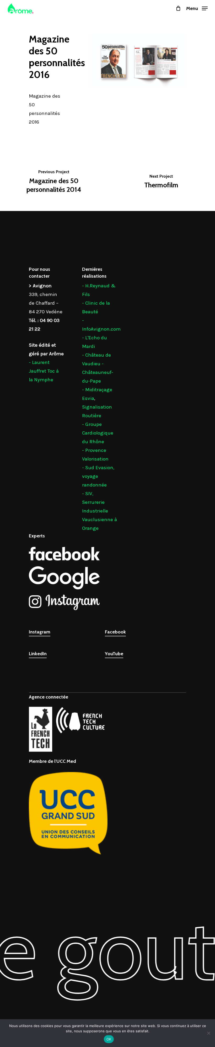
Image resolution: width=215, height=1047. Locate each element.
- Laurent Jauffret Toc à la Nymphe (44, 371)
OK (108, 1039)
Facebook (115, 632)
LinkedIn (38, 654)
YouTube (114, 654)
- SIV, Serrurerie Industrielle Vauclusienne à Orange (99, 511)
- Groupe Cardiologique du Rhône (97, 433)
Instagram (39, 632)
